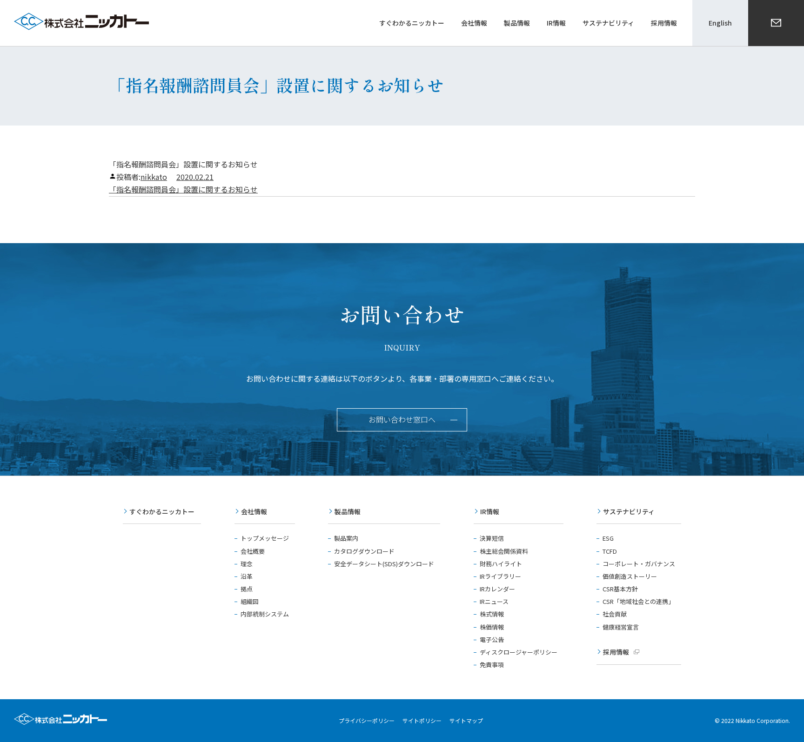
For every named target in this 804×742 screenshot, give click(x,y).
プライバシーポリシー (367, 720)
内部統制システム (265, 614)
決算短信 (492, 538)
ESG (608, 538)
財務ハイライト (501, 563)
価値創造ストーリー (630, 576)
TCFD (610, 551)
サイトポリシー (422, 720)
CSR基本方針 (620, 588)
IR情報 (489, 511)
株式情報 (492, 614)
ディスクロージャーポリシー (518, 652)
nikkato (154, 176)
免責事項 (492, 664)
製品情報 (348, 511)
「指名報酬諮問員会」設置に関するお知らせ (183, 189)
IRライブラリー (500, 576)
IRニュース (494, 601)
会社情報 (254, 511)
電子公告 (492, 639)
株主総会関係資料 (504, 551)
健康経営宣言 (621, 627)
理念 (247, 563)
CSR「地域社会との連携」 (638, 601)
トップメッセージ (265, 538)
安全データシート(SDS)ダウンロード (384, 563)
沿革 (247, 576)
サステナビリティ (629, 511)
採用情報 (616, 651)
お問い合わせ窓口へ (402, 419)
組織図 (250, 601)
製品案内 (346, 538)
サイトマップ (466, 720)
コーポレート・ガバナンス (639, 563)
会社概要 (253, 551)
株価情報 (492, 627)
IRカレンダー (497, 588)
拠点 (247, 588)
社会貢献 (615, 614)
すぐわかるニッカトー (161, 511)
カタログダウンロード (364, 551)
